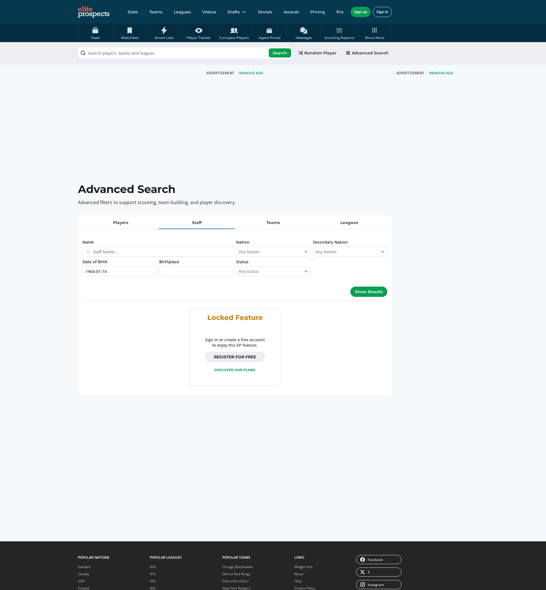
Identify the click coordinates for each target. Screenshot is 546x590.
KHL (153, 574)
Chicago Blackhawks (237, 566)
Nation (242, 242)
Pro (340, 12)
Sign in (382, 12)
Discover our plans (234, 370)
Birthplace (169, 261)
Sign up (360, 12)
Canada (83, 574)
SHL (153, 581)
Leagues (182, 12)
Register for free (235, 356)
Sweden (84, 566)
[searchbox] (185, 53)
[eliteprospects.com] (93, 12)
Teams (155, 12)
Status (242, 261)
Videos (209, 12)
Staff (197, 222)
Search (280, 52)
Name (88, 242)
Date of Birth (94, 261)
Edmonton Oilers (235, 581)
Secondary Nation (330, 242)
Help (298, 581)
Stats (133, 12)
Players (120, 222)
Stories (265, 12)
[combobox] (185, 53)
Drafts (234, 12)
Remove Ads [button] (441, 73)
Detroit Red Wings (236, 574)
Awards (291, 12)
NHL (153, 566)
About (298, 574)
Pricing (317, 12)
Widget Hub (303, 566)
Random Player (320, 52)
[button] (375, 33)
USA (81, 581)
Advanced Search (370, 52)
